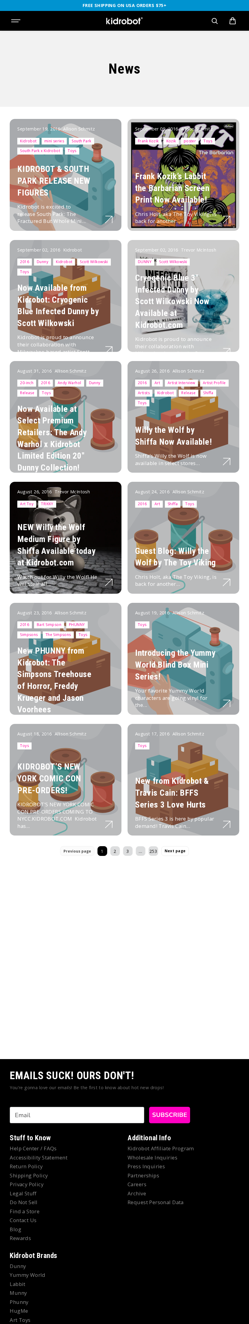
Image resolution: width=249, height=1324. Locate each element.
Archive (137, 1193)
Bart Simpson (49, 624)
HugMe (19, 1310)
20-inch (26, 382)
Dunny (42, 261)
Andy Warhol (69, 382)
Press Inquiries (146, 1166)
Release (27, 392)
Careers (137, 1184)
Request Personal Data (156, 1202)
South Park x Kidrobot (40, 150)
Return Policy (26, 1166)
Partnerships (143, 1175)
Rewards (20, 1238)
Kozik (171, 141)
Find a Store (24, 1211)
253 (153, 851)
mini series (54, 141)
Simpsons (29, 634)
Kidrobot (28, 141)
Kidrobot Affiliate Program (161, 1148)
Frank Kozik (148, 141)
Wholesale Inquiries (152, 1157)
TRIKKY (47, 503)
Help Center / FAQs (33, 1148)
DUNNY (145, 261)
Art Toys (20, 1319)
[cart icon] (232, 21)
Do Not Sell (24, 1202)
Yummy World (28, 1274)
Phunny (19, 1301)
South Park (81, 141)
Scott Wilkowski (94, 261)
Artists (144, 392)
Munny (18, 1292)
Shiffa (208, 392)
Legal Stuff (23, 1193)
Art (157, 382)
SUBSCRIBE (169, 1115)
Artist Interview (181, 382)
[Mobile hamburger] (16, 21)
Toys (72, 150)
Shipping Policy (29, 1175)
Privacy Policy (26, 1184)
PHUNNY (77, 624)
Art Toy (26, 503)
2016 (24, 261)
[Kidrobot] (124, 21)
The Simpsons (58, 634)
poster (190, 141)
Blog (15, 1229)
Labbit (18, 1284)
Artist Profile (214, 382)
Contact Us (23, 1220)
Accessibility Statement (38, 1157)
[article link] (109, 219)
